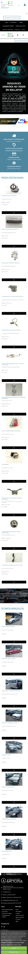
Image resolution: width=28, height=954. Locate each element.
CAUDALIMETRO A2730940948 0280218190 (12, 296)
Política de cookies (7, 913)
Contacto (18, 919)
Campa (18, 913)
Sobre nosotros (20, 915)
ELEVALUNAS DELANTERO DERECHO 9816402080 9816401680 (13, 398)
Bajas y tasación (20, 917)
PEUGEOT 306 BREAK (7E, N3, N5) (10, 722)
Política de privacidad (7, 909)
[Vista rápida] (26, 184)
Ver (14, 212)
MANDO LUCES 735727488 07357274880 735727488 (12, 498)
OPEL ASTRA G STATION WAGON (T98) (11, 690)
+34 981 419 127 (3, 7)
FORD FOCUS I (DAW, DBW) (8, 626)
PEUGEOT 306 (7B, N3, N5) (8, 787)
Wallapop (23, 93)
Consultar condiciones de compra (14, 150)
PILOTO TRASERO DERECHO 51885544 (11, 430)
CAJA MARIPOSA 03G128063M (9, 195)
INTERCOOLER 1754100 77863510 (10, 229)
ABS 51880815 (5, 464)
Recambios (19, 911)
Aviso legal (4, 911)
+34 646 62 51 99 (17, 897)
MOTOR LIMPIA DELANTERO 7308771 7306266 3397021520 (13, 364)
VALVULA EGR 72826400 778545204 (10, 263)
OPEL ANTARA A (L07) (7, 851)
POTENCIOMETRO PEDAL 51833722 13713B (12, 565)
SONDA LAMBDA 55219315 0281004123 (11, 330)
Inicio (17, 909)
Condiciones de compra (6, 916)
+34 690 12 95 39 (11, 894)
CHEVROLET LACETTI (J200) (8, 658)
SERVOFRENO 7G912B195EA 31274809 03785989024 (11, 532)
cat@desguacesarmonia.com (10, 900)
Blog (17, 921)
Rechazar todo (14, 952)
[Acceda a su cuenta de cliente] (24, 4)
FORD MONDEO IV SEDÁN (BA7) (9, 819)
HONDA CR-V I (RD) (6, 755)
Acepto (14, 948)
